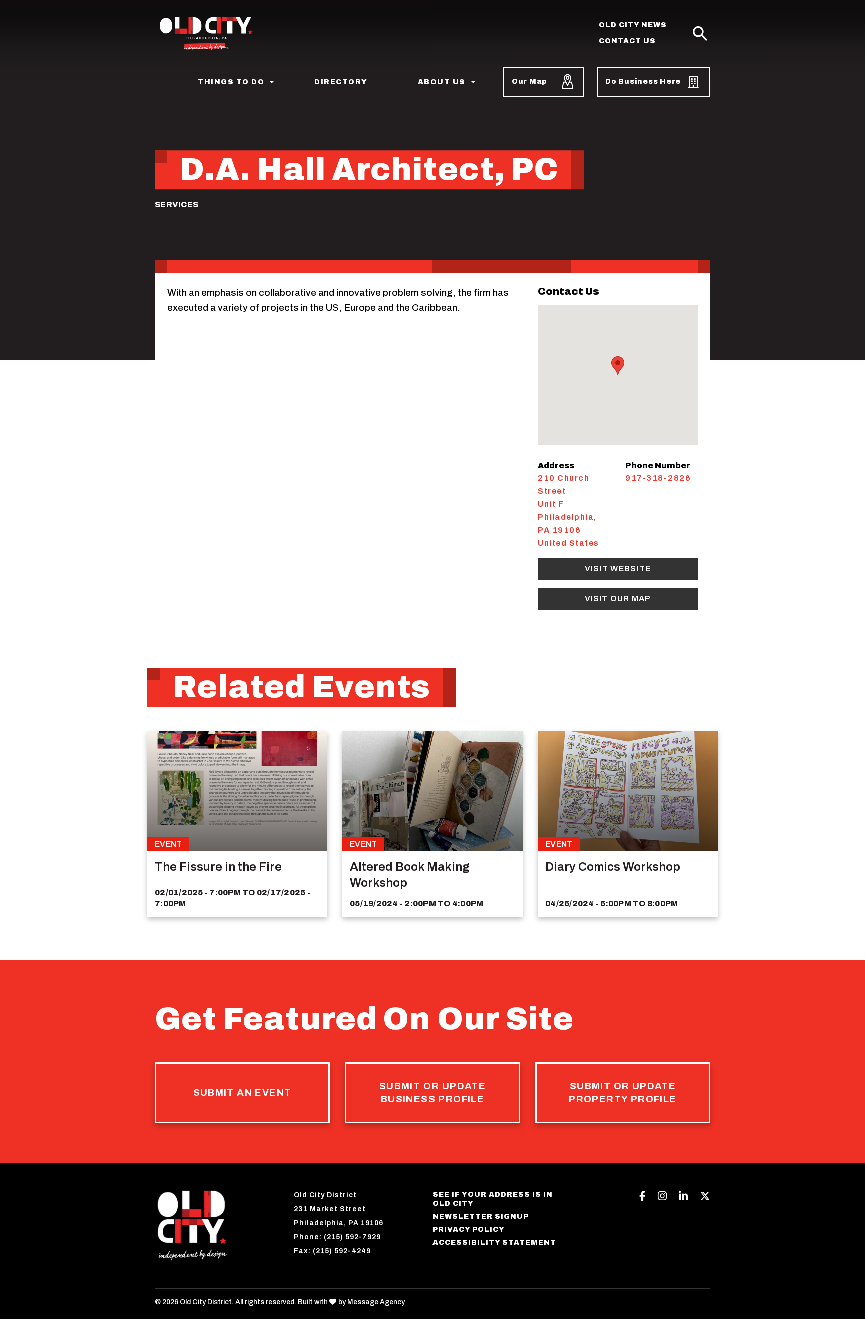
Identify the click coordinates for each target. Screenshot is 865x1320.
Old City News (633, 25)
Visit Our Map (618, 598)
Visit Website (618, 568)
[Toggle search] (700, 34)
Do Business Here (643, 81)
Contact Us (627, 41)
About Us (442, 82)
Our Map (529, 81)
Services (176, 204)
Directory (341, 82)
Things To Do (231, 82)
